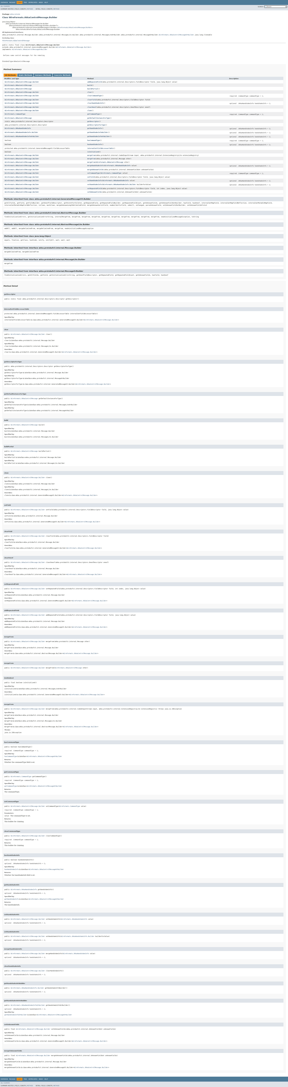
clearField (91, 100)
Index (41, 2)
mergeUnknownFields (95, 169)
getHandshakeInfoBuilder (97, 132)
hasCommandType (93, 140)
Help (46, 2)
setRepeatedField (94, 188)
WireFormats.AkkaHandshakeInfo (18, 128)
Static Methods (25, 75)
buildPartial (92, 89)
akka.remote (15, 14)
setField (90, 177)
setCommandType (93, 173)
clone (89, 110)
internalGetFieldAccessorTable (100, 148)
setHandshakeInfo (94, 180)
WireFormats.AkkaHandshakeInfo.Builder (21, 132)
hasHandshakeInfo (94, 144)
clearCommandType (94, 96)
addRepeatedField (94, 82)
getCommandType (93, 114)
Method (30, 9)
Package (12, 2)
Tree (25, 2)
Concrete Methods (62, 75)
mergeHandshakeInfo (95, 165)
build (89, 85)
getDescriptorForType (96, 125)
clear (89, 92)
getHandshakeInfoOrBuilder (98, 136)
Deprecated (32, 2)
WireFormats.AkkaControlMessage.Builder (74, 27)
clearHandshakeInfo (95, 103)
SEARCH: (261, 7)
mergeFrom (91, 155)
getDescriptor (93, 121)
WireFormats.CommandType (15, 114)
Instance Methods (43, 75)
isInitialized (93, 152)
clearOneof (91, 107)
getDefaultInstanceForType (98, 118)
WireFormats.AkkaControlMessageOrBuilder (176, 35)
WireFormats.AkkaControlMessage (16, 41)
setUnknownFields (94, 192)
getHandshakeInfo (94, 128)
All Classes (5, 6)
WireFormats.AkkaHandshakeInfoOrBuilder (22, 136)
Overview (4, 2)
